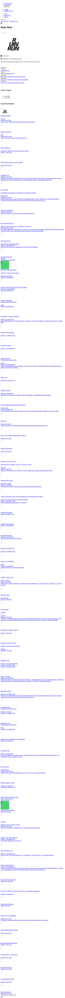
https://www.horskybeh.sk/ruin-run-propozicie (13, 76)
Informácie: (4, 67)
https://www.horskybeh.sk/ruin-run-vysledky (13, 82)
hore (2, 996)
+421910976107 (5, 70)
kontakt (6, 9)
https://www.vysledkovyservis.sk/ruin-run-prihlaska (14, 79)
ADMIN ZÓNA (8, 11)
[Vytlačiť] (1, 23)
